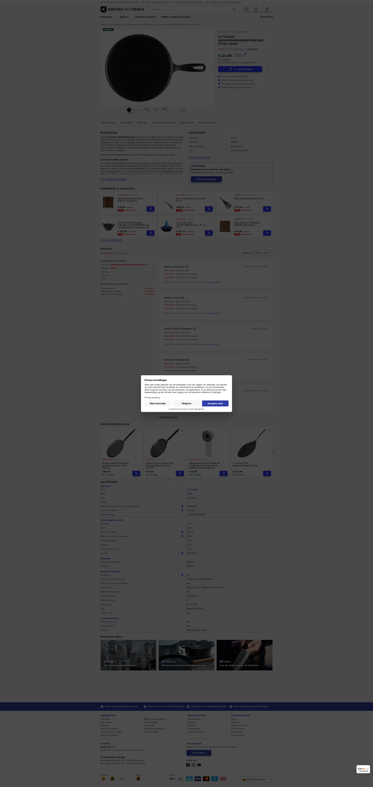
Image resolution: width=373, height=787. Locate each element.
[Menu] (368, 767)
